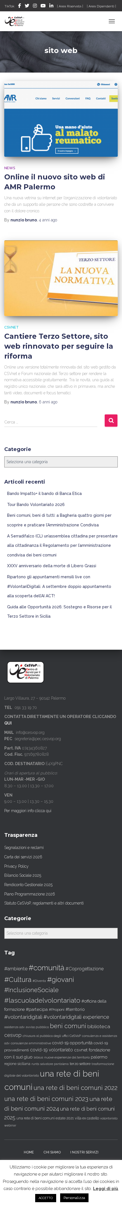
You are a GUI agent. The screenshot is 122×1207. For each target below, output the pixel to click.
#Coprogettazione (85, 968)
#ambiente (16, 968)
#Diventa (39, 981)
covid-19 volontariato (51, 1050)
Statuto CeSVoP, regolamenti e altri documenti (44, 903)
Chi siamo (52, 1152)
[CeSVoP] (17, 21)
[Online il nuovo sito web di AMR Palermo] (61, 119)
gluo (28, 1056)
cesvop (13, 1035)
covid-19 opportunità (72, 1042)
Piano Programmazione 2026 (29, 894)
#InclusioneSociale (31, 990)
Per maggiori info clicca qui (27, 810)
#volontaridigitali (23, 1017)
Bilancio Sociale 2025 (22, 875)
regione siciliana (17, 1064)
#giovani (60, 979)
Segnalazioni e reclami (24, 847)
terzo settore (80, 1064)
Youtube (43, 6)
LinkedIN (51, 6)
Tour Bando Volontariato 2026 (36, 504)
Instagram (35, 6)
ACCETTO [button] (46, 1198)
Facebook (19, 6)
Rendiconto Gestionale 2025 (28, 884)
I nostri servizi (84, 1152)
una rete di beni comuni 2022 (75, 1087)
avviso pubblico (37, 1027)
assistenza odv (14, 1027)
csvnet (81, 1050)
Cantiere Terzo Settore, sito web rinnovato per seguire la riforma (58, 346)
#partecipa (37, 1009)
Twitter (27, 6)
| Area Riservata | (70, 6)
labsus (38, 1057)
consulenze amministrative (31, 1043)
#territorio (75, 1009)
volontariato (108, 1118)
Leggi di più (105, 1188)
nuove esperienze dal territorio (67, 1057)
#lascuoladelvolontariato (42, 1000)
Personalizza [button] (74, 1198)
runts (35, 1064)
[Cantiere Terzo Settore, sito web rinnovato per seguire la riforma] (61, 278)
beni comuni (68, 1026)
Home (29, 1152)
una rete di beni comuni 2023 (46, 1098)
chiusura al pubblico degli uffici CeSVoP (52, 1036)
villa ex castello (87, 1118)
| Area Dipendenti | (101, 6)
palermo (99, 1057)
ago (48, 220)
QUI (8, 723)
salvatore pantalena (54, 1064)
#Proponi (56, 1009)
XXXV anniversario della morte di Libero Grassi (51, 566)
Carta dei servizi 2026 (23, 857)
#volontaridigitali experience (76, 1017)
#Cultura (17, 979)
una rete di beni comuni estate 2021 (45, 1118)
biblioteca (98, 1026)
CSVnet (11, 327)
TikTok (9, 6)
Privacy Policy (16, 866)
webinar (10, 1125)
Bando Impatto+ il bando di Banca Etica (44, 493)
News (9, 168)
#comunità (46, 968)
